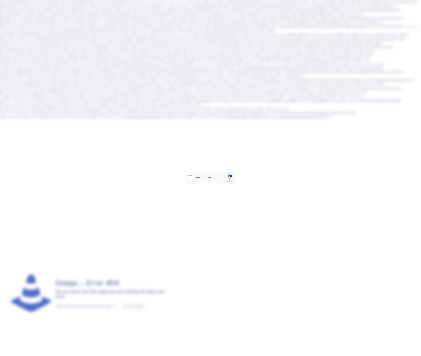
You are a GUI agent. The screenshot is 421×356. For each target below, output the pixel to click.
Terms (231, 182)
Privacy (226, 182)
